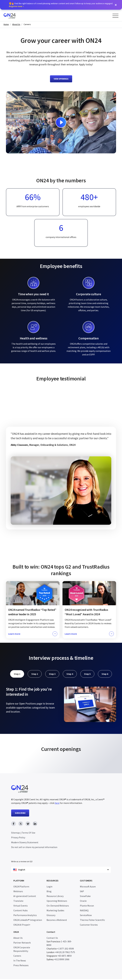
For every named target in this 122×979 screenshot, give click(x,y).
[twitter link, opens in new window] (20, 823)
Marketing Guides (55, 910)
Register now (15, 6)
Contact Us (52, 937)
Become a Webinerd (57, 919)
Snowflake (85, 896)
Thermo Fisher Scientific (92, 919)
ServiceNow (86, 915)
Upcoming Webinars (57, 900)
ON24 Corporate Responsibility (21, 949)
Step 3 (52, 673)
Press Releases (21, 965)
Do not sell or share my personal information (34, 847)
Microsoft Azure (88, 886)
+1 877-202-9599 (65, 948)
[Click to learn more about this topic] (33, 609)
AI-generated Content (24, 896)
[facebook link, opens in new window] (13, 823)
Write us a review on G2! (21, 861)
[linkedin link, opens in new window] (35, 823)
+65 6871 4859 (64, 955)
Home (6, 24)
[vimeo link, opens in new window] (27, 823)
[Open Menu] (115, 15)
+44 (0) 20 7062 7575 (65, 952)
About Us (16, 24)
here (57, 802)
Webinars (18, 891)
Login (49, 886)
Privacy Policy (18, 837)
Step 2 (34, 673)
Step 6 (105, 673)
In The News (19, 960)
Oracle (83, 900)
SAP (82, 891)
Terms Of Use (28, 832)
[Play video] (61, 122)
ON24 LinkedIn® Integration (27, 919)
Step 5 (87, 673)
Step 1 (17, 673)
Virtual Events (20, 905)
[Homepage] (15, 15)
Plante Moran (87, 905)
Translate (18, 900)
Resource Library (55, 896)
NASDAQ (84, 910)
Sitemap (15, 832)
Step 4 (70, 673)
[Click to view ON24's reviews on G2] (61, 557)
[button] (116, 5)
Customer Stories (89, 924)
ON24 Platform (21, 886)
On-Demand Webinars (58, 905)
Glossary (51, 915)
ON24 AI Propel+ (21, 924)
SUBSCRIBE (20, 813)
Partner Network (22, 942)
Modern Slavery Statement (24, 842)
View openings (61, 78)
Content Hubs (20, 910)
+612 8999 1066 (61, 959)
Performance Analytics (25, 915)
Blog (49, 891)
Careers (27, 24)
